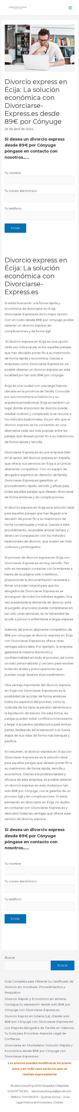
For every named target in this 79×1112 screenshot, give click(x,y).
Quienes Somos (50, 1097)
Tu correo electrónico (21, 191)
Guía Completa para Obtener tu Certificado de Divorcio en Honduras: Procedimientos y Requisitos (39, 987)
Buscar (10, 957)
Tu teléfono (13, 208)
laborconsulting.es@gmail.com (51, 1091)
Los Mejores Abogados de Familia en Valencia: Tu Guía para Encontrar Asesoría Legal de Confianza (39, 1033)
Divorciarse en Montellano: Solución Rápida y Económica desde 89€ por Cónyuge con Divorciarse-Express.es (38, 1050)
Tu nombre (13, 173)
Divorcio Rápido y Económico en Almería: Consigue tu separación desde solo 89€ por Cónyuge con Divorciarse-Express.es (37, 1004)
